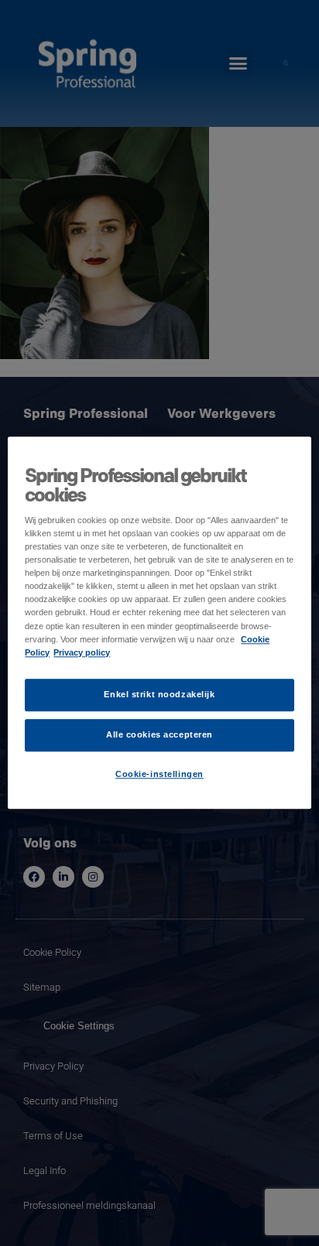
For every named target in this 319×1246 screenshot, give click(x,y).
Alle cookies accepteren (159, 734)
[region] (159, 622)
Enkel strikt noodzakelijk (159, 694)
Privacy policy (81, 652)
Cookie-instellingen (159, 774)
